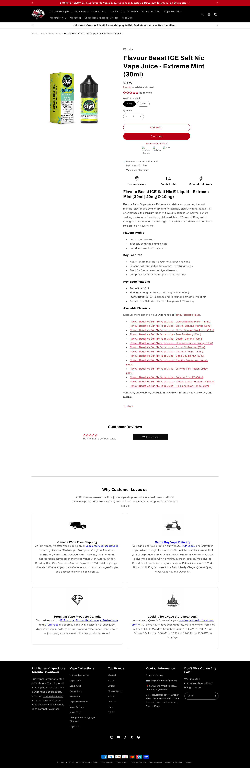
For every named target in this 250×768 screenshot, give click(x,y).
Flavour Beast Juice (51, 34)
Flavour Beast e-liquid (187, 315)
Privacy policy (122, 762)
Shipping (127, 87)
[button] (60, 12)
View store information (137, 170)
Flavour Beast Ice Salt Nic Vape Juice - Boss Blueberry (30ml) (165, 334)
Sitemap (189, 762)
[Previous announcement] (32, 3)
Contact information (174, 762)
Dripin (111, 712)
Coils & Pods (76, 691)
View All (112, 675)
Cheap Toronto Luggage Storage (82, 719)
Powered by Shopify (89, 762)
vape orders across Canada (102, 546)
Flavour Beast (115, 691)
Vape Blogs (75, 712)
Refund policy (107, 762)
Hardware (75, 696)
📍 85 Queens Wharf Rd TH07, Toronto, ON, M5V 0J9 (161, 688)
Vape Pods (75, 681)
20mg (129, 104)
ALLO (111, 681)
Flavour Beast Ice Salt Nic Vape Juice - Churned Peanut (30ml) (166, 351)
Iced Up (112, 702)
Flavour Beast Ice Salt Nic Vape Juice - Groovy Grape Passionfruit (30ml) (172, 381)
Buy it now (157, 136)
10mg (143, 104)
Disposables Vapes (79, 675)
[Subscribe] (215, 695)
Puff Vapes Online (72, 762)
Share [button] (130, 406)
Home (34, 34)
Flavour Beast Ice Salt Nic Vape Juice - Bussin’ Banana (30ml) (166, 339)
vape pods (38, 700)
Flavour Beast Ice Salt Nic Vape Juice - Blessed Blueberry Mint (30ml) (170, 321)
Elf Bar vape (67, 620)
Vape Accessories (79, 702)
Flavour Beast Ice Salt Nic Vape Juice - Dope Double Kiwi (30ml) (167, 356)
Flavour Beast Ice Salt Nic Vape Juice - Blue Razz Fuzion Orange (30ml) (171, 343)
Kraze (111, 707)
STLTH (111, 696)
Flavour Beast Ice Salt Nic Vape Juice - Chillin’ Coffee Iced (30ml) (167, 347)
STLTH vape (51, 624)
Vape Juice (75, 686)
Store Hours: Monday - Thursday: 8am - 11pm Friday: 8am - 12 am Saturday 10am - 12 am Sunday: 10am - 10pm (163, 700)
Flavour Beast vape (87, 620)
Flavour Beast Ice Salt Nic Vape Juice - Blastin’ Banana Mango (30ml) (170, 326)
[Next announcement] (217, 3)
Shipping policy (155, 762)
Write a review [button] (150, 437)
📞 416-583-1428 (154, 675)
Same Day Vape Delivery (173, 542)
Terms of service (139, 762)
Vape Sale (75, 727)
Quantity (127, 111)
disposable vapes (53, 696)
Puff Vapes (188, 546)
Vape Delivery (77, 707)
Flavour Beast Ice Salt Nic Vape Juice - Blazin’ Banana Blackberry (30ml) (172, 330)
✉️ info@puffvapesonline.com (161, 681)
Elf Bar (111, 686)
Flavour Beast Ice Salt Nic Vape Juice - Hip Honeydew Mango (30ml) (169, 386)
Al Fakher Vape (109, 620)
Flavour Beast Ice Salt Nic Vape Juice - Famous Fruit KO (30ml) (166, 377)
